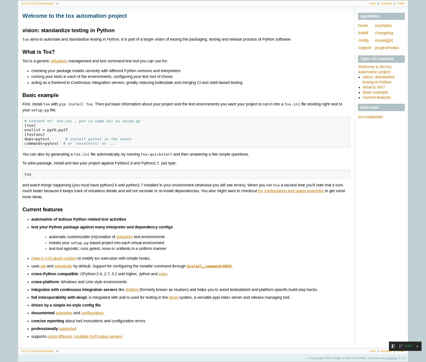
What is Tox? (374, 87)
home (363, 25)
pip (43, 266)
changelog (384, 33)
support (364, 47)
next (372, 3)
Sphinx (393, 358)
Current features (377, 97)
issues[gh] (383, 40)
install (363, 33)
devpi (173, 297)
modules (386, 3)
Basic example (375, 92)
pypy (163, 274)
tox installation (370, 117)
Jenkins (132, 289)
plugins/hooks (387, 47)
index (401, 3)
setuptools (63, 266)
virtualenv (59, 61)
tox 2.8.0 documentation (37, 3)
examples (383, 25)
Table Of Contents (377, 59)
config (363, 40)
